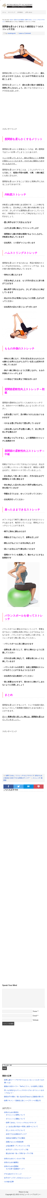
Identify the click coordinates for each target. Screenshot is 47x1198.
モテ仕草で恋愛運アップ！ (15, 1169)
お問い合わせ (28, 12)
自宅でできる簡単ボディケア (20, 778)
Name (35, 1011)
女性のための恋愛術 (11, 1166)
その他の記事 (9, 1182)
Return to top (23, 1192)
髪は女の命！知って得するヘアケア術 (19, 1153)
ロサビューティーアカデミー (30, 1194)
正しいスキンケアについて (15, 1130)
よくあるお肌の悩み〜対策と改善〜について (22, 1126)
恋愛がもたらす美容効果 (15, 1142)
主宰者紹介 (20, 12)
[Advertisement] (23, 111)
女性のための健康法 (11, 1162)
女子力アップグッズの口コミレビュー (17, 1178)
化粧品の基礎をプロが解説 (15, 1138)
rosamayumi (12, 33)
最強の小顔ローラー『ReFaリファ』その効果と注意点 (23, 1086)
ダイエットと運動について (15, 1119)
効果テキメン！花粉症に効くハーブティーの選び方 (22, 1100)
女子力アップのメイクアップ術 (17, 1149)
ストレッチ (36, 778)
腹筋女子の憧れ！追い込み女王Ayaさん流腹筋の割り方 (24, 1097)
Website (35, 1020)
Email (35, 1016)
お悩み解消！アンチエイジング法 (18, 1146)
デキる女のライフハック (13, 1174)
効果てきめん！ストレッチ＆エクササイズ (20, 775)
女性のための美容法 (11, 1112)
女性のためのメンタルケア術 (14, 1158)
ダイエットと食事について (15, 1115)
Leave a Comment (25, 33)
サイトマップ (11, 12)
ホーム (4, 12)
